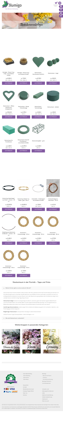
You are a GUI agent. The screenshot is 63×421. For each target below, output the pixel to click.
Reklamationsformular (28, 389)
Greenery (45, 377)
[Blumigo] (12, 6)
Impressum (45, 399)
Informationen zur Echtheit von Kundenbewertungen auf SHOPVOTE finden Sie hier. (31, 408)
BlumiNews (26, 379)
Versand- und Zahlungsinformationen (48, 390)
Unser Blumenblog (27, 373)
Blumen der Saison (47, 375)
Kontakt (25, 387)
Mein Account (45, 401)
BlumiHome (26, 377)
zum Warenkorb (55, 5)
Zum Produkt (8, 83)
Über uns (25, 393)
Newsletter (25, 385)
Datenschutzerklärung (47, 395)
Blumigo (44, 373)
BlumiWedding (27, 375)
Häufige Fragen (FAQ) (28, 391)
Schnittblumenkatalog (48, 379)
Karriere (25, 395)
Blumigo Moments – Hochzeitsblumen (47, 382)
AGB (43, 393)
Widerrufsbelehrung (47, 397)
